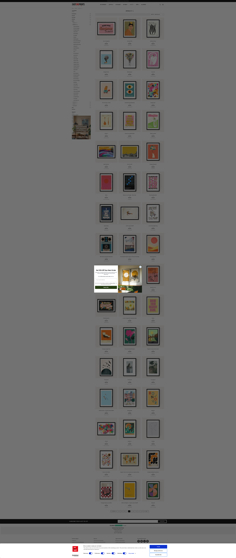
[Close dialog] (140, 267)
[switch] (102, 553)
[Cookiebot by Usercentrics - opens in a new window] (75, 556)
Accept (158, 546)
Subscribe (106, 287)
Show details (131, 553)
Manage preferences (158, 550)
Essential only (158, 554)
